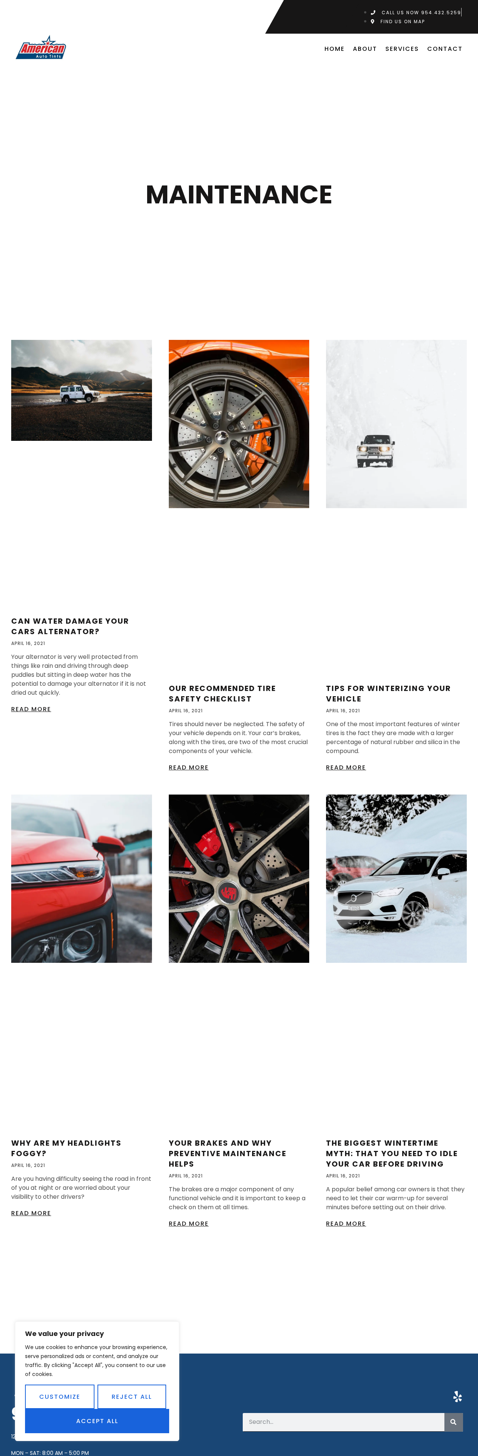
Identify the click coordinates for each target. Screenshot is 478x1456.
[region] (97, 1381)
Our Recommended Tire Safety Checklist (222, 693)
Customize (59, 1396)
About (365, 48)
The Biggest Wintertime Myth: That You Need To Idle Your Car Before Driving (392, 1153)
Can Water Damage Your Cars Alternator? (70, 626)
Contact (445, 48)
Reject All (132, 1396)
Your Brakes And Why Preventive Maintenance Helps (227, 1153)
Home (335, 48)
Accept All (97, 1421)
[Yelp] (457, 1396)
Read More (31, 709)
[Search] (453, 1422)
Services (402, 48)
